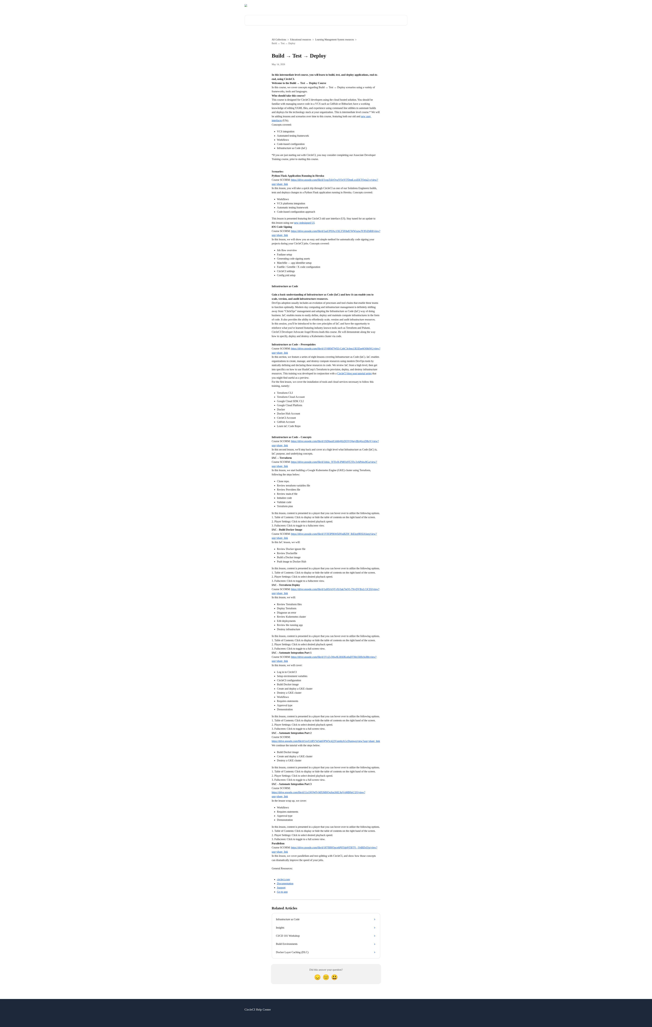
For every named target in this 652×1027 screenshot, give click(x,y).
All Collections (279, 39)
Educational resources (300, 39)
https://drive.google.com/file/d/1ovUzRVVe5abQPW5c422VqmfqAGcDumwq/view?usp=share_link (326, 741)
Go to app (282, 891)
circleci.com (283, 879)
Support (281, 887)
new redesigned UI (304, 222)
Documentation (285, 883)
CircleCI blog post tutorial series (354, 373)
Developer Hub (381, 5)
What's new (399, 5)
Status (366, 5)
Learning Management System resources (334, 39)
